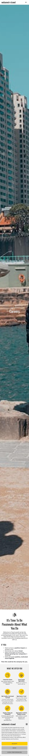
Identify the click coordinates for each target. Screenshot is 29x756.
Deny (14, 748)
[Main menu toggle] (25, 2)
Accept (14, 743)
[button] (26, 724)
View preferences (14, 752)
